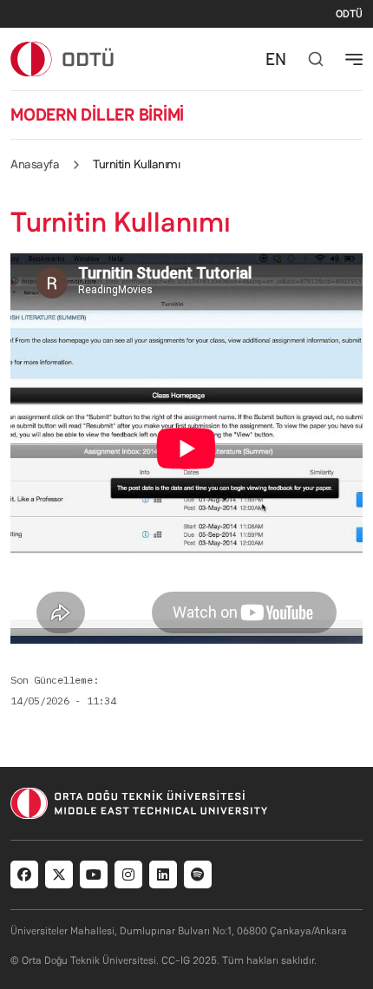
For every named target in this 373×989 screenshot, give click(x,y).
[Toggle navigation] (354, 59)
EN (275, 59)
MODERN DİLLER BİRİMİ (97, 114)
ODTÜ (349, 14)
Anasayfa (34, 164)
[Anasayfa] (62, 58)
